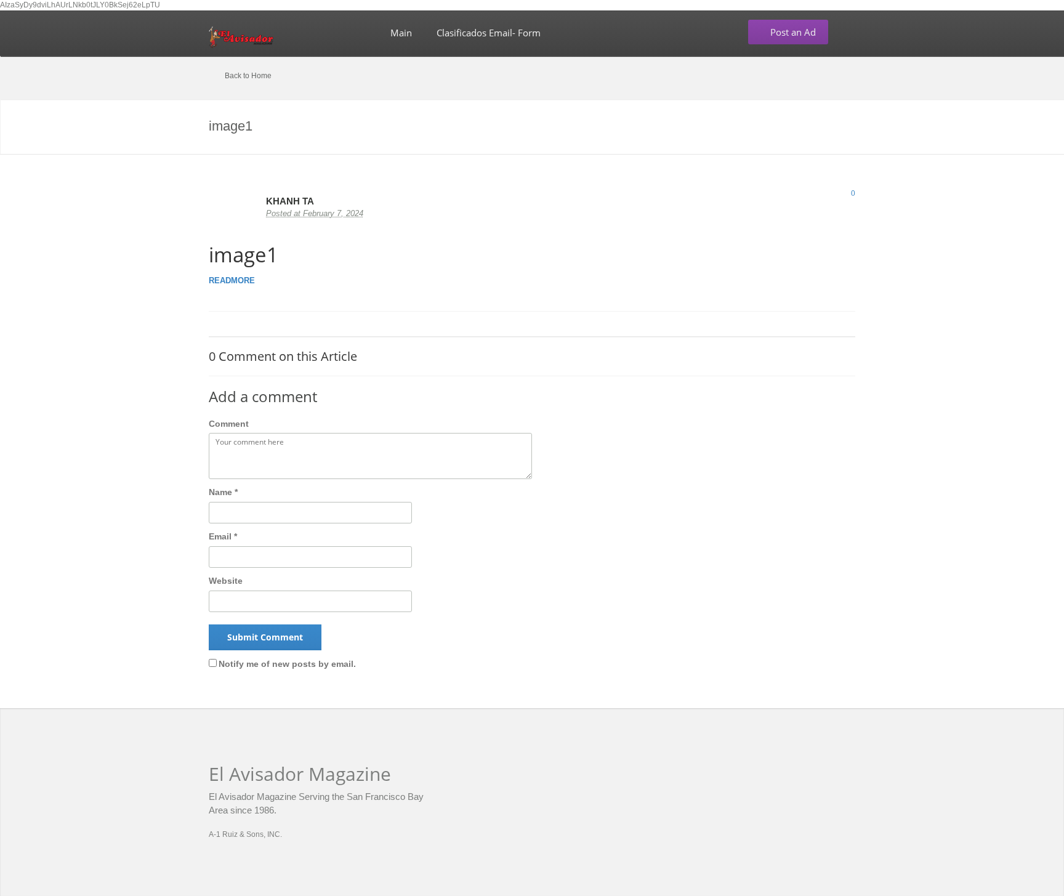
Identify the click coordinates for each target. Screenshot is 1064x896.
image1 (243, 254)
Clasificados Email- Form (489, 32)
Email (223, 536)
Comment (229, 424)
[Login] (851, 32)
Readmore (235, 280)
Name (223, 492)
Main (401, 32)
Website (226, 581)
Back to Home (248, 75)
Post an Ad (792, 32)
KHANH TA (290, 201)
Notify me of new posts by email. (287, 664)
